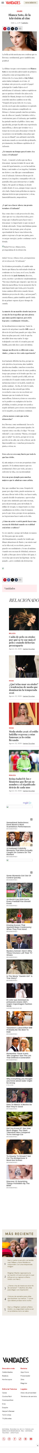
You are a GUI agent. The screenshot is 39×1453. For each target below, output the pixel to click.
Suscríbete (30, 3)
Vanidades (24, 23)
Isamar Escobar (29, 649)
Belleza (12, 633)
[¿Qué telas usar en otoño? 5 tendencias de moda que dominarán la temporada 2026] (24, 666)
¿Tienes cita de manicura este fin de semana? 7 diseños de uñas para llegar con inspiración (21, 1288)
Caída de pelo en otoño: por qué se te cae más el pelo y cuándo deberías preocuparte (22, 641)
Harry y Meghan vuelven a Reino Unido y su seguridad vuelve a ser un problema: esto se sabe (21, 1309)
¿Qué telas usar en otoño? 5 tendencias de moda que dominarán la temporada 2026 (23, 688)
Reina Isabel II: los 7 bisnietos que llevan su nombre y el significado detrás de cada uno (22, 783)
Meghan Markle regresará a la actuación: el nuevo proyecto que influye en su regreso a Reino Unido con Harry (21, 1276)
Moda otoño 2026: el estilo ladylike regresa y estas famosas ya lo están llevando (23, 736)
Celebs (19, 11)
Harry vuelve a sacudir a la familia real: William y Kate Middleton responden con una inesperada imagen (20, 1263)
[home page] (13, 2)
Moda (11, 681)
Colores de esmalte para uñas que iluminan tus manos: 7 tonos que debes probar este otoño (20, 1298)
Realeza (12, 775)
